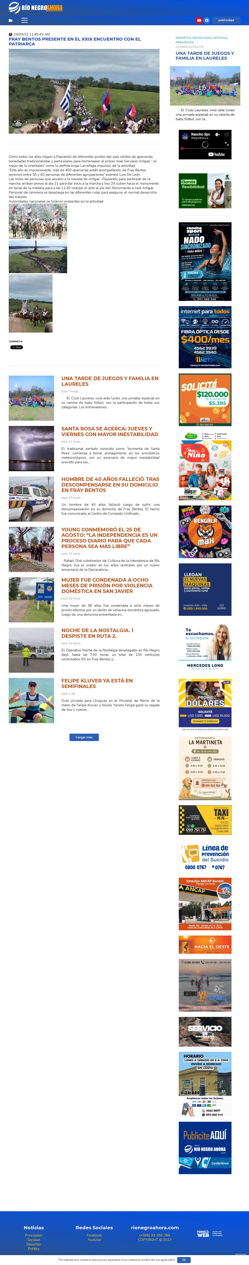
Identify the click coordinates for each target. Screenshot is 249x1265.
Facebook (94, 1235)
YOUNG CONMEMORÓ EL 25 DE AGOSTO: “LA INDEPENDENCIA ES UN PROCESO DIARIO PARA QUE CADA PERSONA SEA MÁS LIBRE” (109, 538)
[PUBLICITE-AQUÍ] (205, 1148)
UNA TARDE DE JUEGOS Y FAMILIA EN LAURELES (110, 381)
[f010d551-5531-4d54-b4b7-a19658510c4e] (205, 768)
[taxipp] (205, 820)
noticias (220, 38)
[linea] (205, 856)
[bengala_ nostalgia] (205, 532)
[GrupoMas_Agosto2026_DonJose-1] (205, 465)
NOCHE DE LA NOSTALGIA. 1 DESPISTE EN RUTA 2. (97, 633)
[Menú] (24, 20)
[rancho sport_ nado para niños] (205, 261)
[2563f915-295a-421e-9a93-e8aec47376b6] (205, 705)
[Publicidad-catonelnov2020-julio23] (205, 1032)
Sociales (33, 1239)
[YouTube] (199, 20)
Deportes (183, 38)
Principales (185, 42)
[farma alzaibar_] (205, 1084)
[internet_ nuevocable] (205, 337)
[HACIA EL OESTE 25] (205, 945)
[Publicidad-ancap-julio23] (205, 904)
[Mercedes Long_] (205, 647)
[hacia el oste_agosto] (205, 985)
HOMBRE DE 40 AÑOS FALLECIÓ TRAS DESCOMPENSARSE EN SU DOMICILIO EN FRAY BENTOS (110, 484)
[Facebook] (206, 20)
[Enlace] (36, 8)
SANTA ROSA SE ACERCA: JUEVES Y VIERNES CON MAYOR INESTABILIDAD (109, 431)
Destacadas (202, 38)
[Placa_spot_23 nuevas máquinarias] (205, 589)
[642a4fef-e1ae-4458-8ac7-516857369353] (205, 400)
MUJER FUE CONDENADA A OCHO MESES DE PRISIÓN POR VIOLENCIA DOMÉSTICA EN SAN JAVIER (107, 585)
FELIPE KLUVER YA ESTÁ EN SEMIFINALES (97, 683)
